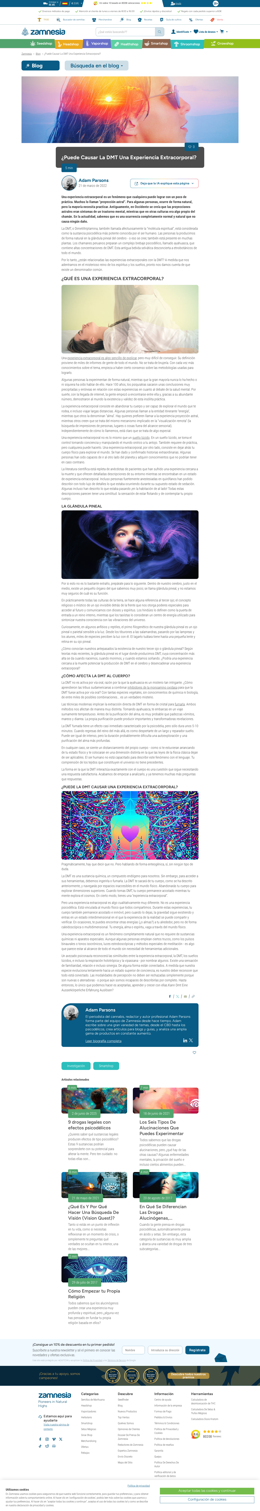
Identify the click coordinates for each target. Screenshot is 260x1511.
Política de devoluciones (166, 1438)
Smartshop (106, 1066)
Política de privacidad (139, 1485)
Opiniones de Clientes (129, 1429)
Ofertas (85, 1446)
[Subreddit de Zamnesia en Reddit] (47, 1446)
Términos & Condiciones (166, 1423)
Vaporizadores (88, 1411)
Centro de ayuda (162, 1399)
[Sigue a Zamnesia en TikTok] (40, 1446)
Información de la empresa (168, 1405)
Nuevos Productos (127, 1411)
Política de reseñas (164, 1444)
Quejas (157, 1456)
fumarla (180, 704)
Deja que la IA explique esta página (164, 183)
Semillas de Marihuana (93, 1399)
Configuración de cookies (207, 1499)
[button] (69, 183)
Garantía (158, 1450)
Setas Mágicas (88, 1429)
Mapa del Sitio (125, 1462)
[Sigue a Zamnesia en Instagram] (47, 1439)
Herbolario (86, 1417)
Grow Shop (86, 1435)
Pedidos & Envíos (163, 1417)
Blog (120, 1405)
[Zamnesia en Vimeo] (54, 1439)
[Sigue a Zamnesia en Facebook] (40, 1439)
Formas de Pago (162, 1411)
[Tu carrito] (225, 31)
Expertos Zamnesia (128, 1450)
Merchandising (88, 1440)
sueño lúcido (141, 438)
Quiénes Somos (126, 1423)
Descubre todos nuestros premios (188, 1376)
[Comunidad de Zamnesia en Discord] (54, 1446)
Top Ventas (123, 1417)
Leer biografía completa (103, 1041)
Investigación (76, 1066)
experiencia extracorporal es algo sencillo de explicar (102, 358)
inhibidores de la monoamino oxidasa (152, 687)
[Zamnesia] (56, 32)
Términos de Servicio (117, 1360)
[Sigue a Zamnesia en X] (61, 1439)
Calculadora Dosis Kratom (204, 1419)
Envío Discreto (125, 1456)
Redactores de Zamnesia (130, 1444)
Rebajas (85, 1452)
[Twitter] (191, 1040)
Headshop (86, 1405)
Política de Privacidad (92, 1360)
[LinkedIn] (185, 1040)
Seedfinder (123, 1399)
